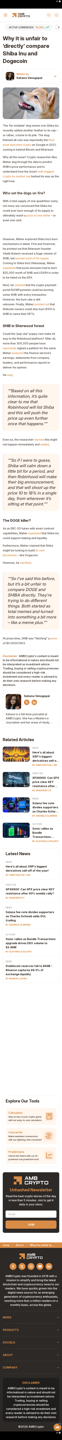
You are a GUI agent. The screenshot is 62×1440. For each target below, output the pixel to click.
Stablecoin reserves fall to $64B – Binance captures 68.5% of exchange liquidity (29, 970)
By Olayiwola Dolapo (45, 841)
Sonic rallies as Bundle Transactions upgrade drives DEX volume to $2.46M (42, 833)
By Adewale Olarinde (44, 816)
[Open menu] (5, 15)
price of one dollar (38, 215)
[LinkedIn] (34, 702)
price (53, 638)
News (35, 748)
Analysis (37, 773)
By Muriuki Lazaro (16, 978)
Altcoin (37, 824)
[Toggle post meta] (55, 76)
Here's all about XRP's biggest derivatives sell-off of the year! (45, 757)
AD (57, 1)
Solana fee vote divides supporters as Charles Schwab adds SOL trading (45, 807)
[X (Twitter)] (26, 702)
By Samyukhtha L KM (44, 765)
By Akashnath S (41, 790)
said (9, 375)
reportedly (10, 348)
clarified (25, 562)
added (44, 444)
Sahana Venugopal (29, 78)
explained (9, 268)
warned (39, 439)
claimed (19, 285)
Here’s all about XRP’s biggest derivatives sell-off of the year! (27, 868)
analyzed (18, 353)
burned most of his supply (32, 258)
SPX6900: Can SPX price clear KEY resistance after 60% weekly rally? (45, 782)
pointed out (41, 304)
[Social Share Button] (57, 1427)
